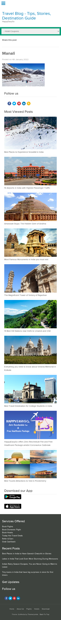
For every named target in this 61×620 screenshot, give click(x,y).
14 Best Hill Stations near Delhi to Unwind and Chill (27, 331)
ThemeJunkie (33, 614)
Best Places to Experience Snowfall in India (24, 152)
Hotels (36, 609)
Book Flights (7, 526)
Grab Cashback (8, 542)
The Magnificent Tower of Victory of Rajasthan (25, 295)
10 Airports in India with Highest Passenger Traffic (27, 188)
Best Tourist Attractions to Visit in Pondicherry (25, 481)
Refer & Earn (7, 539)
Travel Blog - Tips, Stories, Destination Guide (26, 16)
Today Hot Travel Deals (12, 536)
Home (12, 609)
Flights (29, 609)
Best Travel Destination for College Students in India (28, 406)
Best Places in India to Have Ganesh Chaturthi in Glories (26, 554)
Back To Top (44, 614)
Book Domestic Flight (11, 530)
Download (46, 609)
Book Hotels (7, 533)
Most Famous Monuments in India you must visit (26, 259)
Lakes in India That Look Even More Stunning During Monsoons (30, 559)
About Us (20, 609)
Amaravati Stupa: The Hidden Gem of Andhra (25, 224)
